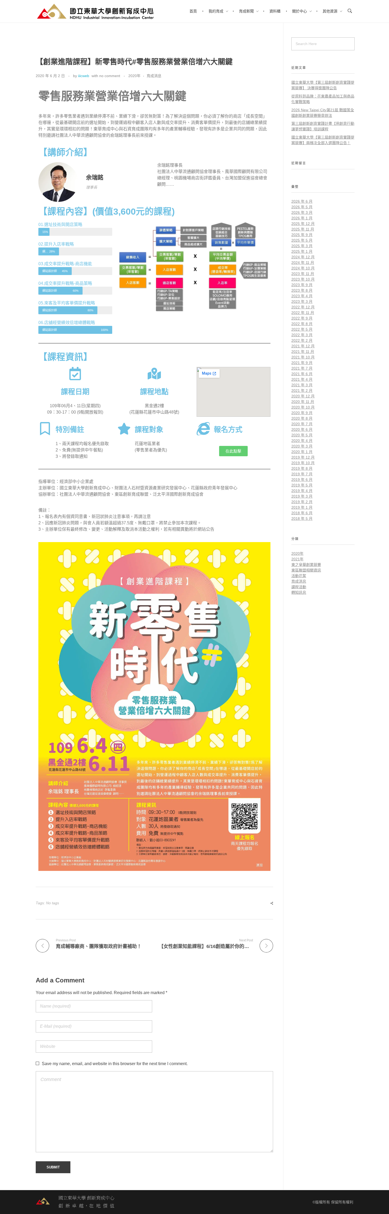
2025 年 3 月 (302, 246)
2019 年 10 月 (303, 463)
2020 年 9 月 (302, 413)
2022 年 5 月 (302, 329)
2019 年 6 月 (302, 479)
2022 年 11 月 (302, 313)
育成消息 (154, 76)
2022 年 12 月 (303, 307)
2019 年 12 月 (303, 457)
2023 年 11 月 (302, 274)
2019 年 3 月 (302, 496)
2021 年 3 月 (302, 385)
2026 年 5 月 (302, 207)
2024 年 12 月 (303, 257)
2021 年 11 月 (302, 351)
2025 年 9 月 (302, 235)
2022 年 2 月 (302, 340)
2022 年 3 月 (302, 335)
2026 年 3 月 (302, 212)
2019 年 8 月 (302, 468)
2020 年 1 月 (302, 452)
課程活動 (298, 587)
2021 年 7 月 (302, 368)
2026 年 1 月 (302, 218)
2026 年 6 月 (302, 201)
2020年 (134, 76)
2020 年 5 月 (302, 435)
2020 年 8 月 (302, 418)
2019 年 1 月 (302, 507)
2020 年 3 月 (302, 446)
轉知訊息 (298, 592)
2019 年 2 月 (302, 502)
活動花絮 (298, 576)
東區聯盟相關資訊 (306, 570)
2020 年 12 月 (303, 396)
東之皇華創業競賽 (306, 564)
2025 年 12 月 (303, 223)
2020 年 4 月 (302, 440)
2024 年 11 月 (302, 262)
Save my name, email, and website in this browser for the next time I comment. (115, 1063)
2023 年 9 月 (302, 285)
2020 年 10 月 (303, 407)
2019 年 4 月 (302, 491)
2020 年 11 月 (302, 402)
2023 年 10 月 (303, 279)
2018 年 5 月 (302, 518)
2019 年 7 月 (302, 474)
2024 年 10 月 (303, 268)
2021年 (297, 559)
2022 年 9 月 (302, 318)
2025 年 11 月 (302, 229)
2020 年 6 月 (302, 429)
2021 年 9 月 (302, 363)
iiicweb (83, 76)
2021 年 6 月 (302, 374)
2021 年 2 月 (302, 390)
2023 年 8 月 (302, 290)
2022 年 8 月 (302, 324)
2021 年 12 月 (303, 346)
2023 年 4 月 (302, 296)
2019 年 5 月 (302, 485)
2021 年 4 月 (302, 379)
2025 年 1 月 (302, 251)
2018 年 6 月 (302, 513)
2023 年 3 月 (302, 301)
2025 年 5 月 (302, 240)
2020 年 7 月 (302, 424)
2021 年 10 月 (303, 357)
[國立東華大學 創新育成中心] (75, 1202)
